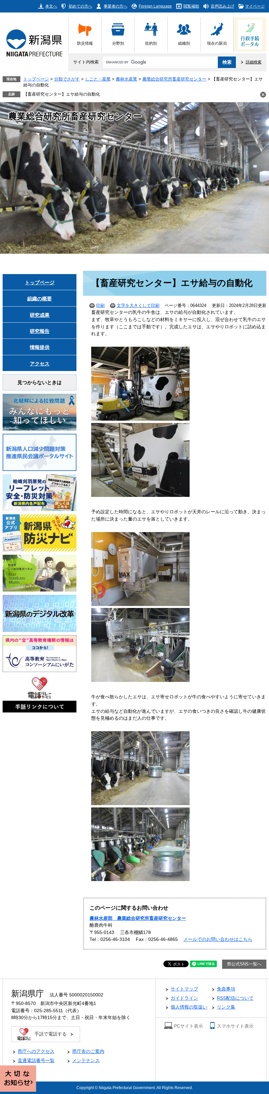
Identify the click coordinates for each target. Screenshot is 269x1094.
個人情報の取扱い (189, 1007)
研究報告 (40, 331)
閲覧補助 (191, 6)
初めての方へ (80, 6)
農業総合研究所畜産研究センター (174, 79)
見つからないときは (39, 382)
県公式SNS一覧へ (244, 964)
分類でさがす (67, 79)
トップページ (36, 79)
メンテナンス (86, 1060)
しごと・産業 (98, 79)
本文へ (51, 6)
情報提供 (40, 347)
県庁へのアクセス (36, 1051)
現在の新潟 (217, 43)
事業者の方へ (115, 6)
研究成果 (40, 315)
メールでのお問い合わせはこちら (217, 939)
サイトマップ (184, 989)
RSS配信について (235, 998)
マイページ (255, 6)
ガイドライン (184, 998)
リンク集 (226, 1007)
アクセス (40, 363)
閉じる (263, 95)
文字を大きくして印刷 (138, 305)
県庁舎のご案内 (88, 1051)
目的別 (151, 43)
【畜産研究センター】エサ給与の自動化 (61, 94)
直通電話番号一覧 (36, 1060)
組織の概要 (39, 298)
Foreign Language (155, 6)
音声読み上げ (222, 6)
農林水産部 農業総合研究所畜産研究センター (138, 918)
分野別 (118, 43)
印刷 (100, 305)
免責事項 (226, 989)
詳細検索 (253, 62)
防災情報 (85, 43)
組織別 (184, 43)
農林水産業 (126, 79)
